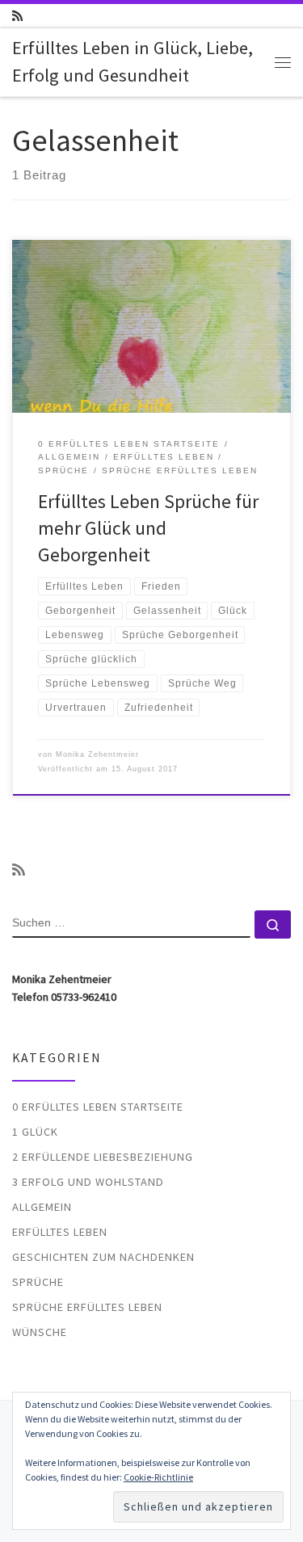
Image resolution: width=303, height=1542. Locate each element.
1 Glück (35, 1131)
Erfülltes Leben (59, 1232)
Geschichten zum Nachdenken (103, 1257)
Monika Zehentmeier (97, 754)
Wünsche (39, 1332)
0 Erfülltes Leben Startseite (97, 1106)
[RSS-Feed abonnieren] (17, 15)
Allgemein (42, 1207)
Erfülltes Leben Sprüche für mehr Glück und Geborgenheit (148, 528)
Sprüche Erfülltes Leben (87, 1307)
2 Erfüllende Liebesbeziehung (102, 1156)
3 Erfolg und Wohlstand (88, 1181)
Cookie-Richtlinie (158, 1477)
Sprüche (38, 1282)
